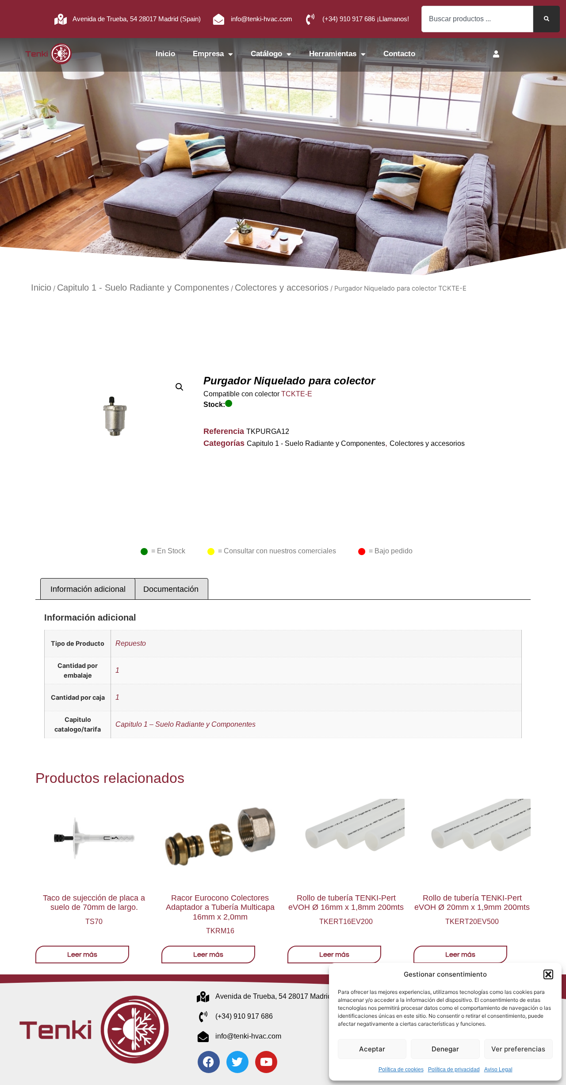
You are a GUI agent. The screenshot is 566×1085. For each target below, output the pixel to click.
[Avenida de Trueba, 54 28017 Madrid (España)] (203, 996)
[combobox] (477, 19)
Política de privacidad (454, 1069)
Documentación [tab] (171, 589)
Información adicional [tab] (88, 589)
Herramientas (332, 54)
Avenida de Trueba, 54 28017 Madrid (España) (288, 996)
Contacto (399, 54)
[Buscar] (546, 19)
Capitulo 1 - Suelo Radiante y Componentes (143, 287)
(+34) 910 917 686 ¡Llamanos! (365, 19)
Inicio (165, 54)
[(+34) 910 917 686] (203, 1016)
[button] (548, 974)
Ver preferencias (518, 1049)
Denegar (445, 1049)
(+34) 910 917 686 (244, 1016)
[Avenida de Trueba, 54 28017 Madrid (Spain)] (60, 19)
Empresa (208, 54)
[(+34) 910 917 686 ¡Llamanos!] (310, 19)
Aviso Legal (498, 1069)
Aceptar (372, 1049)
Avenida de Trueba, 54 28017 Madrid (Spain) (137, 19)
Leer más (82, 954)
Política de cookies (401, 1069)
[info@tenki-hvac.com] (218, 19)
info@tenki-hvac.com (261, 19)
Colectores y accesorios (282, 287)
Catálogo (266, 54)
